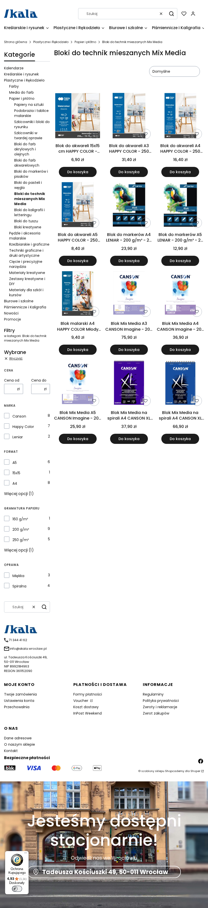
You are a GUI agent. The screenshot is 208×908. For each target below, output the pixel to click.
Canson (19, 416)
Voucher (81, 700)
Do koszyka (77, 171)
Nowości (11, 313)
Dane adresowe (18, 738)
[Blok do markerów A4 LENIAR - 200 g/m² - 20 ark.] (128, 205)
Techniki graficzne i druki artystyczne (26, 253)
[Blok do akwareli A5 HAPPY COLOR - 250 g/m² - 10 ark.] (77, 205)
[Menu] (26, 854)
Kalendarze (14, 68)
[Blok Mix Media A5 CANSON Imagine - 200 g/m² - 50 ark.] (77, 383)
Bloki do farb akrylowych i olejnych (25, 149)
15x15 (16, 473)
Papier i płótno (85, 42)
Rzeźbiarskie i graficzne (29, 244)
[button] (171, 13)
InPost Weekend (87, 713)
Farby (14, 86)
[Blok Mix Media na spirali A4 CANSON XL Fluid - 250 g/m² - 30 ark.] (128, 383)
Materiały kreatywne (27, 272)
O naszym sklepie (19, 744)
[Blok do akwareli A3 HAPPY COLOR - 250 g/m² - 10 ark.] (128, 116)
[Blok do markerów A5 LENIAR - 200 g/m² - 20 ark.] (180, 205)
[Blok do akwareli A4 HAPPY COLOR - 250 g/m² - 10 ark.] (180, 116)
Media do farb (21, 92)
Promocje (12, 319)
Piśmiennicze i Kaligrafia (25, 307)
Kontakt (11, 750)
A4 (14, 483)
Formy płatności (87, 694)
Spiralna (19, 586)
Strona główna (15, 42)
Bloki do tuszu (26, 221)
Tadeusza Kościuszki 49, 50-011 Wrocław (105, 872)
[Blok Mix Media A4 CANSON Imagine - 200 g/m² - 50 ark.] (180, 294)
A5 (14, 462)
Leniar (17, 437)
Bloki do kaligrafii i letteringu (29, 212)
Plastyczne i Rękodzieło (50, 42)
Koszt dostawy (86, 706)
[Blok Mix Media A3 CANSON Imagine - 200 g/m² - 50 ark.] (128, 294)
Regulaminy (153, 694)
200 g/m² (20, 529)
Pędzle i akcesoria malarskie (24, 236)
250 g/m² (20, 539)
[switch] (17, 889)
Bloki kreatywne (27, 227)
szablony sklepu (152, 771)
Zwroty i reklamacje (160, 706)
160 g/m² (20, 519)
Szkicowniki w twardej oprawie (28, 135)
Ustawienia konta (19, 700)
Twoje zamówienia (20, 694)
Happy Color (23, 426)
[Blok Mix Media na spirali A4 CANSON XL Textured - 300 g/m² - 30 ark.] (180, 383)
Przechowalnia (16, 706)
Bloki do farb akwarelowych (26, 163)
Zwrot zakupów (156, 713)
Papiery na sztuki (29, 104)
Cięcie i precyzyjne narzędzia (25, 264)
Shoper (195, 771)
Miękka (18, 575)
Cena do (38, 380)
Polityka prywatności (161, 700)
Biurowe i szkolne (18, 301)
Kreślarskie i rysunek (21, 74)
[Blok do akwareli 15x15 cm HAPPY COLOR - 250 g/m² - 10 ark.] (77, 116)
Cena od (11, 380)
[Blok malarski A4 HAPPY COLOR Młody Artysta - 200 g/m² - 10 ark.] (77, 294)
